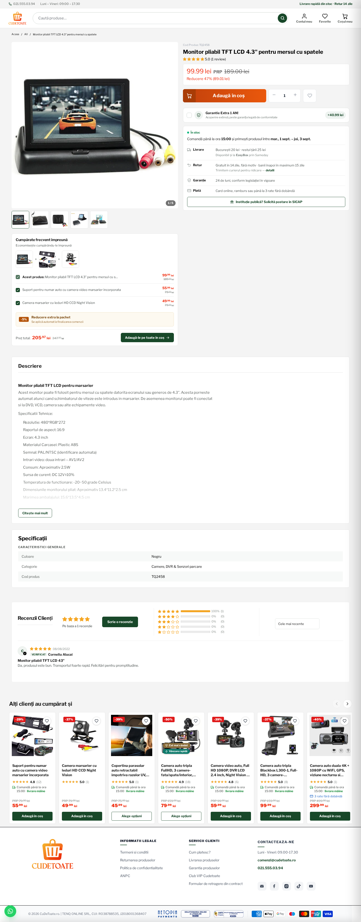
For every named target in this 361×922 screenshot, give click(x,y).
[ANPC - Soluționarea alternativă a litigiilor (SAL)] (229, 914)
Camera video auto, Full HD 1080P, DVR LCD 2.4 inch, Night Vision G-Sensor (230, 770)
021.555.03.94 (24, 4)
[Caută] (282, 18)
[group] (95, 125)
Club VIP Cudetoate (204, 876)
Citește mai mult (35, 513)
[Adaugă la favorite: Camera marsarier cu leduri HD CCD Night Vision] (96, 721)
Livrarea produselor (204, 860)
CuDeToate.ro (49, 914)
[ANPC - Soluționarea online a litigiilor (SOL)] (195, 914)
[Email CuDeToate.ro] (262, 886)
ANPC (125, 876)
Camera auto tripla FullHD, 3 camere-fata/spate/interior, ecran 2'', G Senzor (177, 770)
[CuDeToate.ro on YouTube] (311, 886)
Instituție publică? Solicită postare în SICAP (269, 202)
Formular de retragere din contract (216, 883)
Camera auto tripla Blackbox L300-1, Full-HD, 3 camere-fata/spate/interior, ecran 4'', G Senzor (278, 770)
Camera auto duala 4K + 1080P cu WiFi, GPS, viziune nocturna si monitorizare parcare (329, 770)
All (26, 34)
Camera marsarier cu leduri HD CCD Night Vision (79, 770)
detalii (270, 170)
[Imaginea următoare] (171, 125)
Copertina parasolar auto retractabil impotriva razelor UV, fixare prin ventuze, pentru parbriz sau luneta (128, 770)
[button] (194, 59)
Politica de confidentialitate (141, 868)
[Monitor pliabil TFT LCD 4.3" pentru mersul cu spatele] (95, 125)
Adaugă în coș (32, 816)
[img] (41, 649)
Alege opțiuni (132, 816)
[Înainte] (347, 703)
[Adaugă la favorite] (309, 95)
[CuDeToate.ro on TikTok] (298, 886)
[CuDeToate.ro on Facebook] (274, 886)
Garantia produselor (204, 868)
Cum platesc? (199, 852)
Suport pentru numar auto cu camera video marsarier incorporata (30, 770)
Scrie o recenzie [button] (120, 622)
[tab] (20, 220)
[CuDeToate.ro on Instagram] (286, 886)
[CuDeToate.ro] (17, 18)
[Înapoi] (336, 703)
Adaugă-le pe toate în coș (144, 337)
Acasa (15, 34)
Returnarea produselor (137, 860)
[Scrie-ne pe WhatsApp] (10, 911)
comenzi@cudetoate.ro (277, 860)
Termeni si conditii (134, 852)
